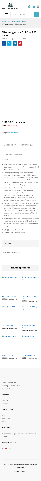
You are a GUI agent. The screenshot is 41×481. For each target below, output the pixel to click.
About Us (5, 400)
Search (36, 14)
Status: (4, 126)
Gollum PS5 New (8, 355)
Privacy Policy (7, 389)
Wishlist (4, 421)
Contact (5, 403)
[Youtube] (6, 448)
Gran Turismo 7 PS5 (9, 296)
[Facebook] (2, 448)
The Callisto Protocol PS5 (30, 297)
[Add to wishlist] (13, 292)
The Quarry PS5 (7, 325)
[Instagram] (10, 448)
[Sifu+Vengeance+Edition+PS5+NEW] (9, 43)
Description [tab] (10, 145)
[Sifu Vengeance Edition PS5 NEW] (4, 43)
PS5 (21, 132)
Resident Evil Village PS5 (29, 326)
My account (6, 418)
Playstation (14, 132)
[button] (8, 292)
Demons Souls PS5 (29, 355)
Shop (3, 415)
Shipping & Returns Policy (11, 386)
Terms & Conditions (9, 383)
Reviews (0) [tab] (26, 145)
